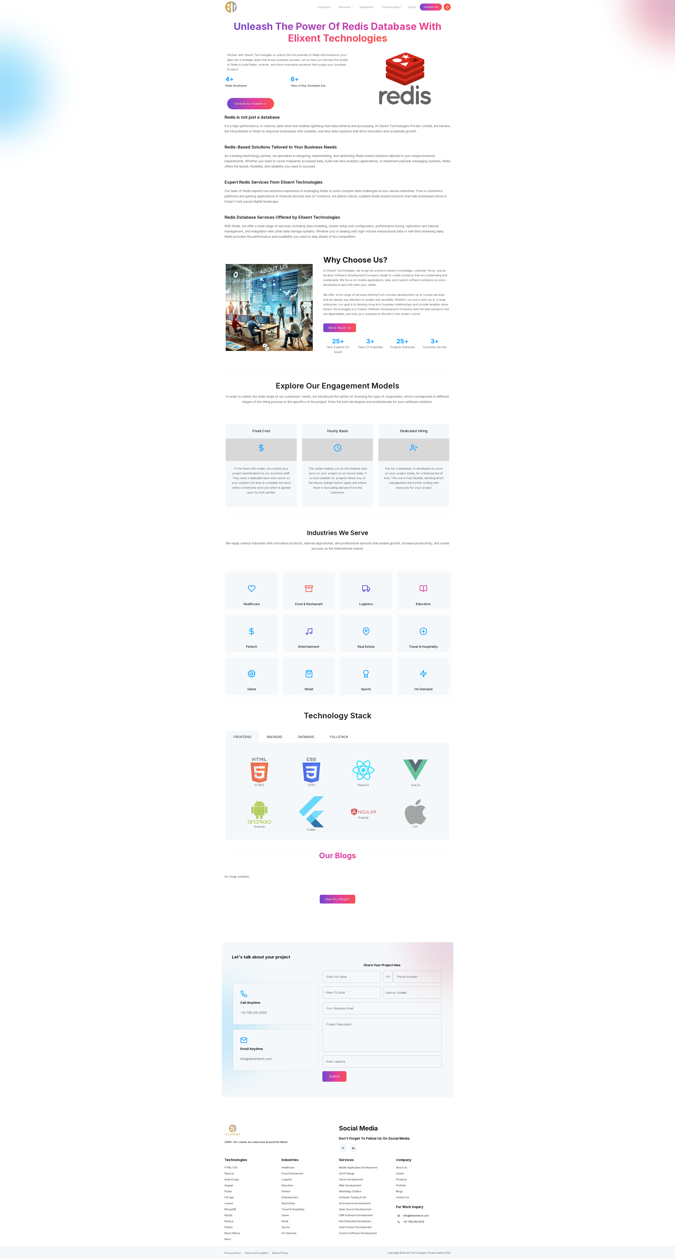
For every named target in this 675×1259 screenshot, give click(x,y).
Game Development (351, 1179)
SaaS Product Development (355, 1227)
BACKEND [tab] (274, 737)
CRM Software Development (356, 1215)
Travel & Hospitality (423, 646)
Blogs (412, 7)
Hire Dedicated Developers (355, 1221)
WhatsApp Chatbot (350, 1191)
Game (251, 689)
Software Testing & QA (352, 1197)
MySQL (228, 1215)
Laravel (228, 1203)
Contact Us (431, 6)
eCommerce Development (355, 1203)
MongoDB (230, 1209)
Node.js (229, 1221)
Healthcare (251, 604)
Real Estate (366, 646)
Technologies (390, 7)
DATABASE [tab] (306, 737)
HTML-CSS (230, 1167)
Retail (309, 689)
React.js (229, 1173)
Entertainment (308, 646)
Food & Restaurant (309, 604)
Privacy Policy (232, 1252)
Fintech (251, 646)
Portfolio (401, 1185)
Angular (228, 1185)
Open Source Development (355, 1209)
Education (423, 604)
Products (401, 1179)
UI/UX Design (347, 1173)
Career (400, 1173)
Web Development (350, 1185)
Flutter (228, 1191)
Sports (366, 689)
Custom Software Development (358, 1233)
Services (345, 7)
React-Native (232, 1233)
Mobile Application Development (358, 1167)
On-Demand (423, 689)
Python (228, 1227)
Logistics (366, 604)
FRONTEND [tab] (242, 737)
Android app (231, 1179)
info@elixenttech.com (256, 1059)
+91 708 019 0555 (253, 1012)
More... (228, 1239)
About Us (401, 1167)
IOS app (229, 1197)
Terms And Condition (256, 1252)
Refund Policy (280, 1252)
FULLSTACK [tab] (339, 737)
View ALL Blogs (336, 899)
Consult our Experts (248, 103)
